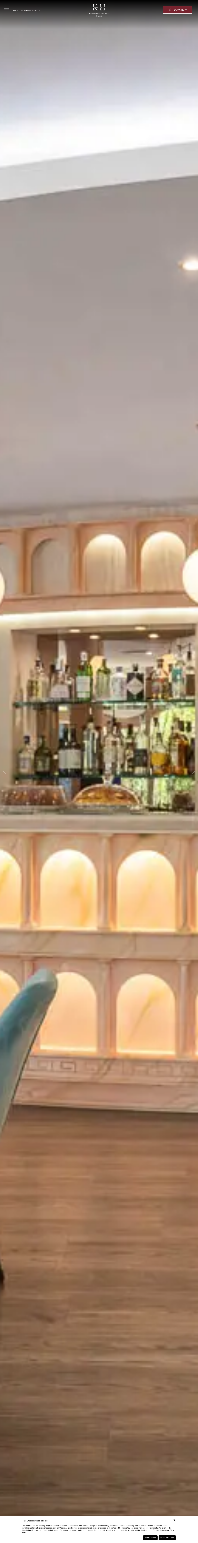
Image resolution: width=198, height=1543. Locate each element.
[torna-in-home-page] (99, 10)
